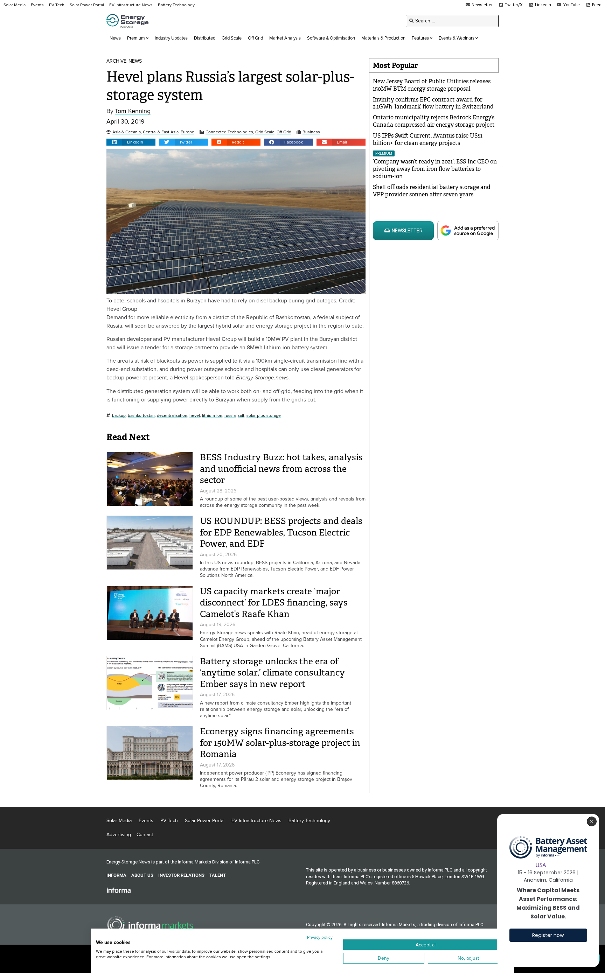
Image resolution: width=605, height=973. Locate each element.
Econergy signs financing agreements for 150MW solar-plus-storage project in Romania (280, 743)
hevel (194, 415)
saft (241, 415)
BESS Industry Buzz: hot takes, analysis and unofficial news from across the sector (281, 468)
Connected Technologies (229, 132)
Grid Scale (264, 132)
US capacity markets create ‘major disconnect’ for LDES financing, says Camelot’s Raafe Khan (274, 603)
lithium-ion (212, 415)
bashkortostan (141, 415)
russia (230, 415)
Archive (116, 61)
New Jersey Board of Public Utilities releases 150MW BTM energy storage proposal (432, 85)
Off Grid (284, 132)
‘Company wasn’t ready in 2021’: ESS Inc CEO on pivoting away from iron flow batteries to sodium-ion (435, 169)
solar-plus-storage (263, 415)
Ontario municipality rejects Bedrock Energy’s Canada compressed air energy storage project (434, 121)
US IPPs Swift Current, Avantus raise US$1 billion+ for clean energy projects (427, 139)
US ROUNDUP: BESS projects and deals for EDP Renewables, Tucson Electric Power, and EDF (281, 532)
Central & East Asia (161, 132)
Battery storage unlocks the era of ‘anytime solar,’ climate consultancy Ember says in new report (272, 673)
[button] (130, 142)
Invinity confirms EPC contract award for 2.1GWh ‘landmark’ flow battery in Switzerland (433, 103)
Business (311, 132)
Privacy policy (320, 937)
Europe (187, 132)
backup (119, 415)
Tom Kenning (133, 111)
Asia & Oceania (126, 132)
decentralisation (172, 415)
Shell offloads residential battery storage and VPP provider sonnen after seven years (432, 190)
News (135, 61)
